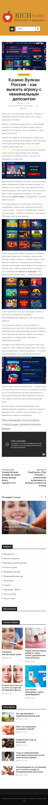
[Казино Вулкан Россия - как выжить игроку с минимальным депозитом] (24, 56)
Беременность (9, 554)
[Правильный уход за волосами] (8, 743)
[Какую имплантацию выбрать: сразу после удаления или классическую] (35, 638)
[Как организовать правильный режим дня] (8, 717)
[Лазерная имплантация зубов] (24, 517)
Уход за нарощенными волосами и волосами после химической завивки (30, 755)
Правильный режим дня (13, 576)
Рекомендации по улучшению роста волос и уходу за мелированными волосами (31, 769)
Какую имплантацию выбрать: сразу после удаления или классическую (35, 654)
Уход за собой (9, 598)
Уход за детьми (10, 594)
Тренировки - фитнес (12, 589)
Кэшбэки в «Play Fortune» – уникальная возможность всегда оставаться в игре (35, 478)
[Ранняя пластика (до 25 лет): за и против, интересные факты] (12, 674)
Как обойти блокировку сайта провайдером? (34, 691)
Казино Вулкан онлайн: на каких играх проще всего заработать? (11, 476)
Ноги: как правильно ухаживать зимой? (26, 727)
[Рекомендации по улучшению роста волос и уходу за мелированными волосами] (8, 770)
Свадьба (7, 585)
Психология (24, 75)
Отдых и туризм (10, 567)
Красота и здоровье (12, 558)
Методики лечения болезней (15, 563)
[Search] (37, 28)
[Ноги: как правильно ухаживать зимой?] (8, 730)
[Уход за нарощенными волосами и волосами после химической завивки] (8, 756)
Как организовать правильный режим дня (28, 714)
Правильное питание (12, 571)
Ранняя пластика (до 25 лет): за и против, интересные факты (12, 687)
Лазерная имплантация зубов (19, 527)
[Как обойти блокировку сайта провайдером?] (35, 676)
